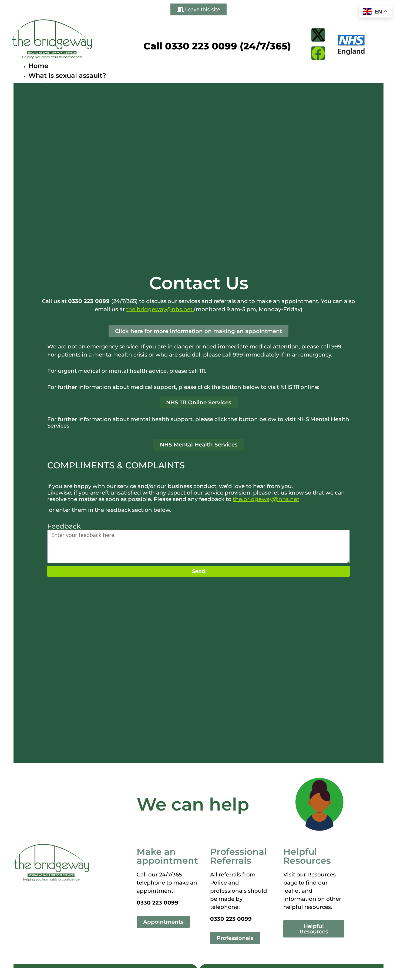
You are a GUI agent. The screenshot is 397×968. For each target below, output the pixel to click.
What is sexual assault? (67, 75)
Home (38, 66)
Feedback (64, 526)
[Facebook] (318, 53)
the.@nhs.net (160, 309)
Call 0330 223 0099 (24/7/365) (217, 46)
